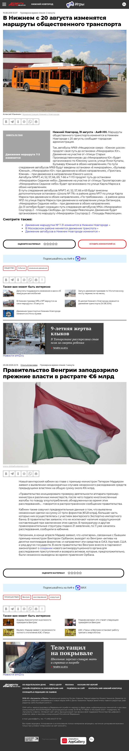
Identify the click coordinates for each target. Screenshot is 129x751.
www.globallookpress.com (15, 466)
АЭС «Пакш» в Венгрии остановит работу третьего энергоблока (98, 631)
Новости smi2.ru (13, 355)
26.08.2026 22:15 (10, 365)
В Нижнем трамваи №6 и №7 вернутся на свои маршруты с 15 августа (37, 302)
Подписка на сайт (76, 688)
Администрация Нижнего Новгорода (40, 114)
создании (46, 548)
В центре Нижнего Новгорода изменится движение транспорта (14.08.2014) (98, 302)
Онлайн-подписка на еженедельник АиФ (42, 688)
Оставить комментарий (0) (102, 244)
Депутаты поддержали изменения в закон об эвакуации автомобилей (39, 292)
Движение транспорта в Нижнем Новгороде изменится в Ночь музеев (38, 312)
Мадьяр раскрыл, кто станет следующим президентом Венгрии (98, 621)
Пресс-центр (55, 685)
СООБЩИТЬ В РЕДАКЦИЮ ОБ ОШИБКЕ (39, 692)
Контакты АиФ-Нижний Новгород (105, 688)
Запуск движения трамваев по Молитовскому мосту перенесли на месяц (101, 292)
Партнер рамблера (49, 739)
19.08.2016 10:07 (10, 13)
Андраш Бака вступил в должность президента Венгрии (34, 621)
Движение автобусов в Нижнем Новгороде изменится (61, 231)
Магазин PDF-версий (87, 685)
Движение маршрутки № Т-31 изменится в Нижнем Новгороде (66, 225)
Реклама (69, 685)
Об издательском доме (34, 685)
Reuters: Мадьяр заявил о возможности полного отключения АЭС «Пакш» (36, 631)
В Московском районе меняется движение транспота (60, 228)
